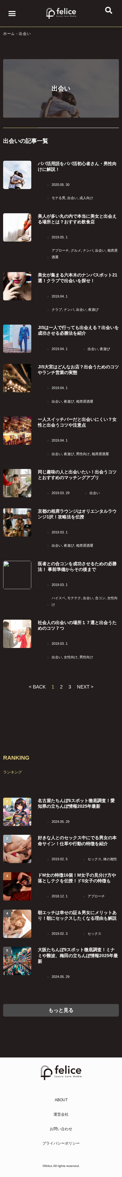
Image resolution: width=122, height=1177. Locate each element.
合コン (100, 598)
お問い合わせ (61, 1129)
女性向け (71, 657)
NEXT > (85, 686)
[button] (12, 14)
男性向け (83, 454)
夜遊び (93, 309)
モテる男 (58, 198)
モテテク (74, 598)
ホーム (9, 33)
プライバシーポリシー (61, 1143)
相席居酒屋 (84, 401)
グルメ (76, 250)
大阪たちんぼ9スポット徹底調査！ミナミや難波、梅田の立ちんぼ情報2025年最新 (78, 955)
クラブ (57, 309)
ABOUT (61, 1100)
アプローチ (60, 250)
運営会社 (61, 1114)
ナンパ (88, 250)
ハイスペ (58, 598)
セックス (94, 859)
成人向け (86, 198)
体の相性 (110, 859)
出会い (72, 198)
